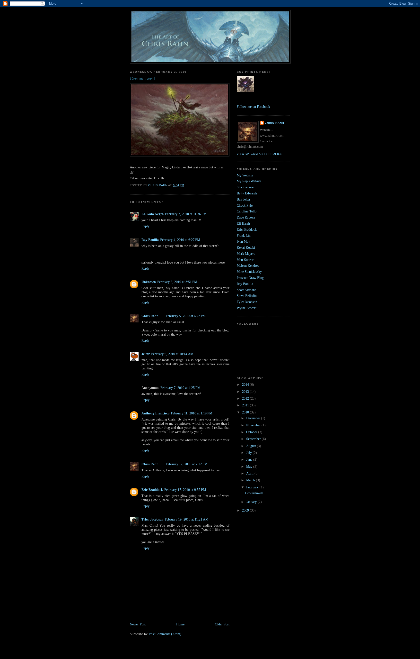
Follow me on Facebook (253, 107)
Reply (145, 226)
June (249, 459)
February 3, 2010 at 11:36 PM (185, 214)
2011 (246, 405)
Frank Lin (244, 236)
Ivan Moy (243, 241)
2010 (246, 412)
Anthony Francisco (155, 413)
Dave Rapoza (246, 217)
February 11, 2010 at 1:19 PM (191, 413)
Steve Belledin (247, 296)
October (252, 432)
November (254, 425)
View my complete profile (259, 153)
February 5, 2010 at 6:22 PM (186, 316)
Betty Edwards (247, 193)
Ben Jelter (243, 199)
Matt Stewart (245, 260)
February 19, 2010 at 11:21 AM (186, 519)
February (253, 487)
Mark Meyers (246, 254)
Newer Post (138, 624)
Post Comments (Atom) (165, 634)
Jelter (145, 354)
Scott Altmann (246, 290)
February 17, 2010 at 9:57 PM (185, 490)
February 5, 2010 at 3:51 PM (177, 282)
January (252, 502)
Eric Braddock (152, 490)
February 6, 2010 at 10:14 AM (172, 354)
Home (180, 624)
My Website (245, 175)
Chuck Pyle (245, 205)
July (249, 453)
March (251, 480)
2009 (246, 510)
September (254, 439)
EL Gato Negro (152, 214)
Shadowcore (245, 187)
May (249, 466)
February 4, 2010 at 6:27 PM (180, 240)
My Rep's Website (249, 181)
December (253, 418)
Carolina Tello (246, 211)
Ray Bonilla (150, 240)
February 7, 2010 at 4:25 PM (180, 388)
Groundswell (254, 493)
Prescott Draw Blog (250, 278)
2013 (246, 392)
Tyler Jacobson (152, 519)
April (250, 473)
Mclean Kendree (248, 265)
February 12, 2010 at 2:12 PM (186, 464)
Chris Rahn (149, 316)
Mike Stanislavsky (249, 272)
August (251, 446)
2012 (246, 398)
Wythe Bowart (246, 308)
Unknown (148, 282)
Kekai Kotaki (246, 247)
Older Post (222, 624)
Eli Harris (243, 223)
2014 (246, 384)
